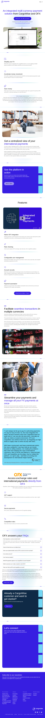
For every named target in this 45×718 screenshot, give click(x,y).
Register (8, 606)
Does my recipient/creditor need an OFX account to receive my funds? (18, 550)
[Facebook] (37, 711)
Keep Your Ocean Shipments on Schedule (6, 698)
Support (24, 696)
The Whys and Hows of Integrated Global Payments (6, 702)
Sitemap (15, 714)
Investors (35, 693)
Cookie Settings (40, 714)
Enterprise (15, 699)
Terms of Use (20, 714)
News (24, 699)
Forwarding (15, 693)
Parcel (14, 702)
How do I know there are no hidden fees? (12, 547)
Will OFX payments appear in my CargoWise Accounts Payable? (17, 560)
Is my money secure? (7, 553)
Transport (15, 700)
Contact (24, 700)
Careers (35, 695)
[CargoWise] (5, 2)
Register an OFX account (22, 18)
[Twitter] (39, 711)
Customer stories (26, 698)
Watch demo (9, 183)
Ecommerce (15, 698)
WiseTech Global (36, 691)
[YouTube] (42, 711)
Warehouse (15, 696)
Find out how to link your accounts (22, 23)
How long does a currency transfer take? (11, 538)
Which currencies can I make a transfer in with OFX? (14, 563)
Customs (14, 695)
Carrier (14, 703)
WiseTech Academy (27, 695)
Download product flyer (22, 293)
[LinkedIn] (35, 711)
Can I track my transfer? (8, 557)
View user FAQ (8, 582)
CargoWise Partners (27, 693)
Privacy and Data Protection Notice (30, 714)
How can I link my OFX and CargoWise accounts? (13, 567)
